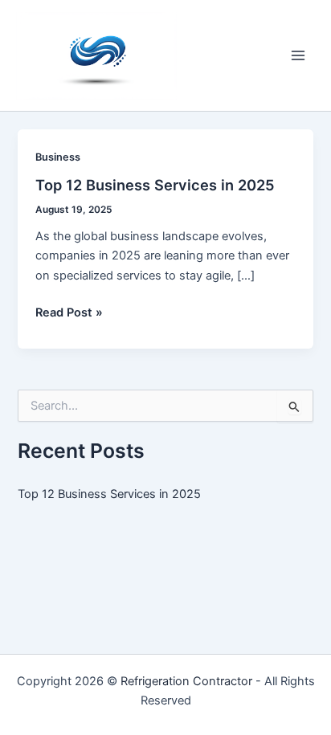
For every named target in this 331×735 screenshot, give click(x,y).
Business (57, 157)
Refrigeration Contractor (186, 681)
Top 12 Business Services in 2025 (155, 185)
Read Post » (69, 313)
